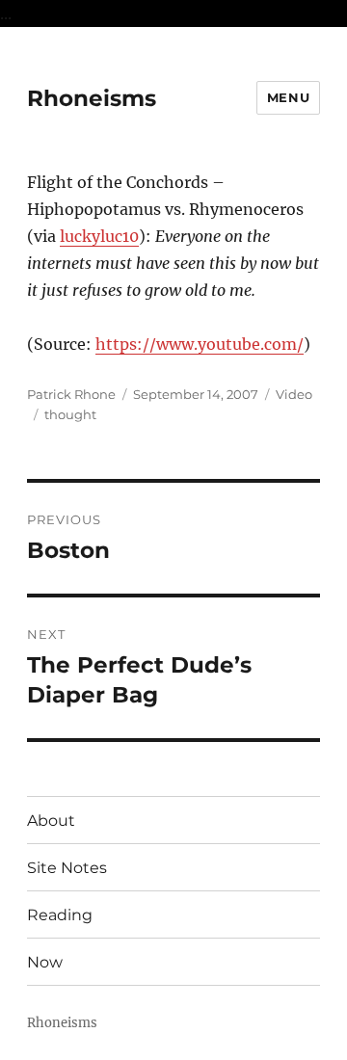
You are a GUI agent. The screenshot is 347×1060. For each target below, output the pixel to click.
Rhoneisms (91, 98)
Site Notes (67, 868)
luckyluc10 (99, 236)
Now (45, 962)
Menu (288, 97)
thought (70, 414)
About (51, 820)
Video (294, 394)
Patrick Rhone (71, 394)
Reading (60, 915)
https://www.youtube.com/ (199, 344)
